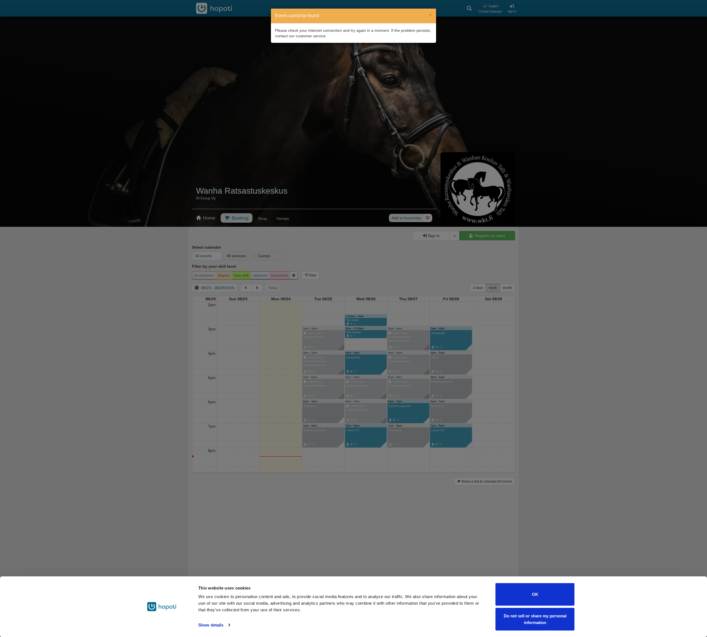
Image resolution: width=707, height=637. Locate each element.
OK (535, 594)
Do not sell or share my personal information (535, 619)
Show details (210, 625)
